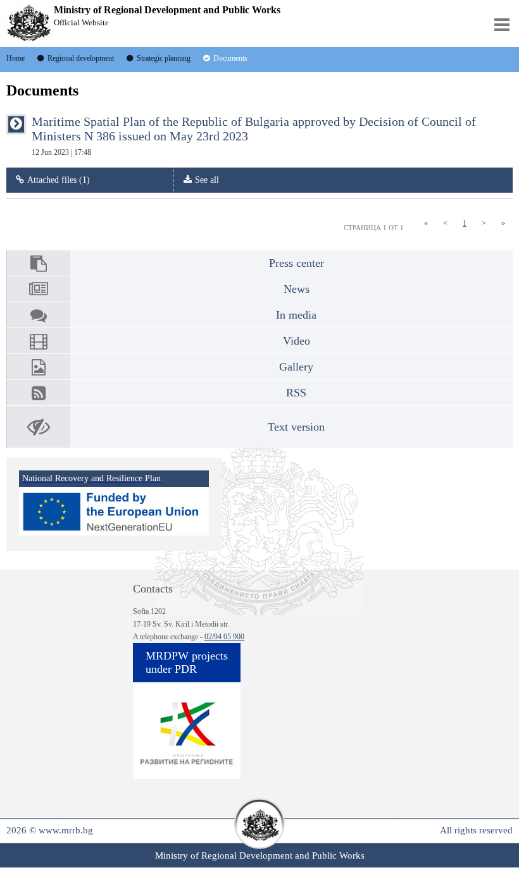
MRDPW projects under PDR (187, 662)
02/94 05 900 (224, 636)
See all (207, 180)
